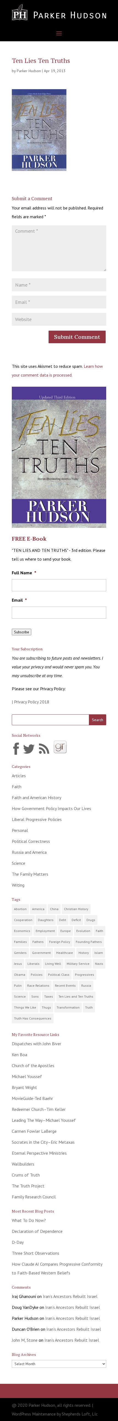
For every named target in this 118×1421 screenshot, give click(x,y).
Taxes (48, 996)
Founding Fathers (89, 942)
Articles (19, 775)
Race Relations (38, 985)
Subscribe (21, 632)
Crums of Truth (26, 1175)
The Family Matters (30, 874)
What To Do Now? (29, 1220)
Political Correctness (31, 841)
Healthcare (64, 953)
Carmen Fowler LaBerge (34, 1131)
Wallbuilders (23, 1164)
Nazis (99, 964)
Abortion (20, 909)
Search (97, 719)
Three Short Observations (35, 1253)
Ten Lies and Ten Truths (75, 996)
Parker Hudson (29, 70)
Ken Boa (19, 1054)
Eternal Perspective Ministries (39, 1153)
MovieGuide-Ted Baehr (32, 1098)
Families (20, 942)
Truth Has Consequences (32, 1018)
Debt (62, 920)
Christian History (76, 909)
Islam (98, 953)
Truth (89, 1007)
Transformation (68, 1007)
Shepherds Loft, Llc (80, 1414)
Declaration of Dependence (37, 1231)
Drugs (90, 920)
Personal (20, 830)
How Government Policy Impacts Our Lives (51, 808)
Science (18, 863)
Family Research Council (34, 1196)
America (38, 909)
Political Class (58, 974)
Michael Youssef (27, 1076)
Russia (86, 985)
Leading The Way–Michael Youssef (44, 1120)
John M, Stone (25, 1340)
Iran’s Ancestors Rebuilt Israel (70, 1296)
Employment (45, 931)
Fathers (38, 942)
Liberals (33, 964)
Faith (16, 786)
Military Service (78, 964)
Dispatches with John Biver (36, 1043)
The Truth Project (28, 1186)
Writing (18, 885)
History (83, 953)
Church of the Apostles (33, 1065)
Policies (37, 974)
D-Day (18, 1242)
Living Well (53, 964)
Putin (18, 985)
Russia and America (29, 852)
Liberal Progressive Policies (37, 819)
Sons (35, 996)
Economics (22, 931)
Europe (65, 931)
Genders (20, 953)
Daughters (46, 920)
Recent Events (65, 985)
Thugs (46, 1007)
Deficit (76, 920)
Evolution (83, 931)
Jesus (18, 964)
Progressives (84, 974)
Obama (19, 974)
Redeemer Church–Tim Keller (39, 1109)
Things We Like (25, 1007)
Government (41, 953)
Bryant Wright (24, 1087)
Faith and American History (36, 797)
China (54, 909)
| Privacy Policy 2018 (30, 701)
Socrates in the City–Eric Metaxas (43, 1142)
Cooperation (23, 920)
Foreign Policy (59, 942)
